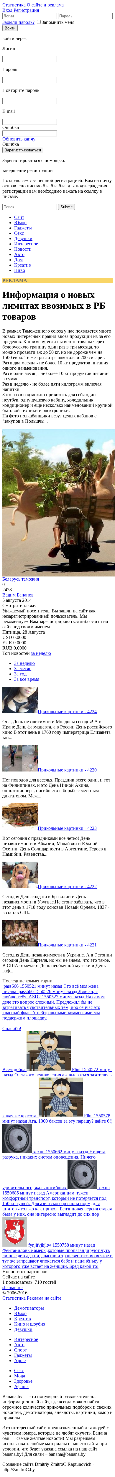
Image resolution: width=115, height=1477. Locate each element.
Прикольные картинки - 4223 (67, 828)
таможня (30, 578)
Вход (7, 10)
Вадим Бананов (18, 594)
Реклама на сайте (44, 1298)
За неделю (24, 663)
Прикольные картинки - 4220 (67, 769)
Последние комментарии (27, 980)
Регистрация (26, 10)
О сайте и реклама (45, 4)
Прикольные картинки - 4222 (67, 886)
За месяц (23, 668)
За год (20, 673)
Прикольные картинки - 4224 (67, 711)
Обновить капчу (18, 138)
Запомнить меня (58, 22)
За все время (26, 679)
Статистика (14, 4)
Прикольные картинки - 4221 (67, 944)
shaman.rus (12, 1287)
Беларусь (11, 578)
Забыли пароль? (18, 22)
